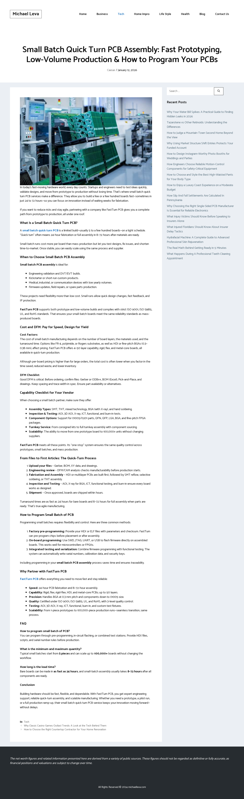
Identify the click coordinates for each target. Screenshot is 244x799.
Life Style (165, 14)
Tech (121, 14)
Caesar (111, 70)
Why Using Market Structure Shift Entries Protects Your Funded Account (200, 145)
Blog (202, 14)
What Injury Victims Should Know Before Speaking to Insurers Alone (198, 219)
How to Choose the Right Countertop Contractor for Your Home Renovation (65, 730)
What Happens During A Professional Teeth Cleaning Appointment (198, 256)
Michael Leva (26, 14)
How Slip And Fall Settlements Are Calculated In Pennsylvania (195, 198)
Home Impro (141, 14)
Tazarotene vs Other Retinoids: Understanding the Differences (197, 124)
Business (102, 14)
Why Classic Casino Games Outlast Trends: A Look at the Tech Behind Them (65, 726)
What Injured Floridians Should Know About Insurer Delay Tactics (197, 229)
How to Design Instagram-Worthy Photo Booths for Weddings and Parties (198, 156)
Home (83, 14)
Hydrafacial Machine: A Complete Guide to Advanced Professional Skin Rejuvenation (198, 239)
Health (185, 14)
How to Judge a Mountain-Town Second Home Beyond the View (200, 135)
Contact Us (222, 14)
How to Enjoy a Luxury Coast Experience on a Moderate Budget (200, 187)
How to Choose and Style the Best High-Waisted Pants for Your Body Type (200, 177)
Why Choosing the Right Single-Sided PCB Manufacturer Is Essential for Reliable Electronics (200, 208)
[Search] (218, 91)
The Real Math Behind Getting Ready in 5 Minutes (196, 247)
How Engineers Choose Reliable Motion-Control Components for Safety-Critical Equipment (195, 166)
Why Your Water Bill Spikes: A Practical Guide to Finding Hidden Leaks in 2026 (200, 114)
